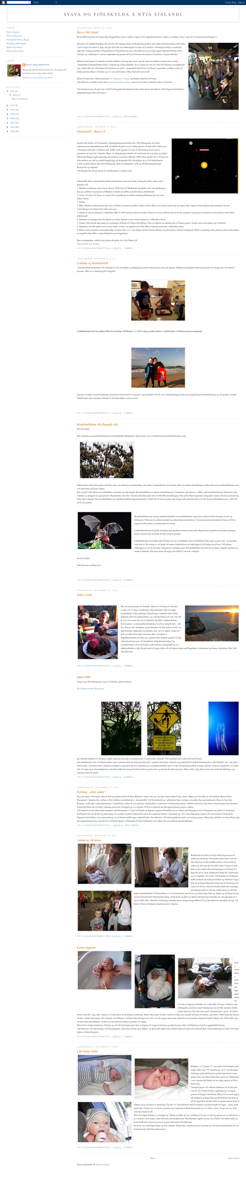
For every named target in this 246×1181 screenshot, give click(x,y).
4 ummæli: (129, 1147)
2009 (12, 113)
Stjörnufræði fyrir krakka (88, 243)
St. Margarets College (120, 78)
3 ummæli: (129, 413)
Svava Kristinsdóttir (37, 65)
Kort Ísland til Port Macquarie (90, 688)
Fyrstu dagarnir (86, 947)
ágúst (15, 94)
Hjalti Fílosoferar (14, 47)
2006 (12, 126)
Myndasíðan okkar (15, 50)
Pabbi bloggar (13, 31)
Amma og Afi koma (89, 840)
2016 (12, 91)
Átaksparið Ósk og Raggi (18, 39)
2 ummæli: (129, 248)
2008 (12, 118)
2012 (12, 105)
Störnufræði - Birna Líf (91, 131)
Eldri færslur (233, 1158)
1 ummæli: (128, 666)
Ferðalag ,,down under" (91, 792)
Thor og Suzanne (14, 35)
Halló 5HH (83, 677)
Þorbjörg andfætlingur (17, 43)
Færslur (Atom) (103, 1164)
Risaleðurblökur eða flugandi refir (97, 424)
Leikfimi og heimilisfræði (92, 263)
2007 (12, 122)
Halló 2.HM (84, 595)
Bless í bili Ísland (87, 32)
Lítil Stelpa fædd (87, 1051)
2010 (12, 109)
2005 (12, 131)
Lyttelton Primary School (120, 81)
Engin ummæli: (131, 116)
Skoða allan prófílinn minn (37, 78)
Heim (152, 1158)
